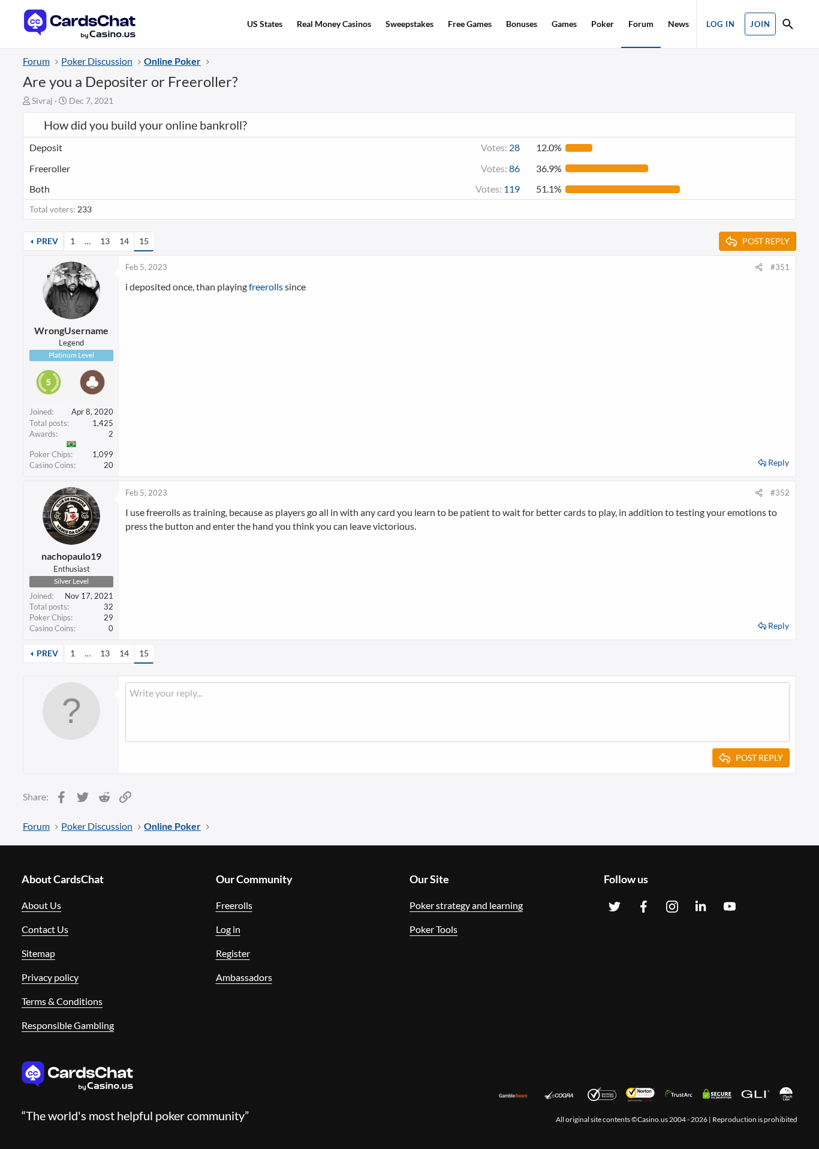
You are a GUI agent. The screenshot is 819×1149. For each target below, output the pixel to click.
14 (124, 241)
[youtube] (729, 906)
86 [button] (500, 168)
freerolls (266, 286)
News (678, 24)
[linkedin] (701, 906)
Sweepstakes (409, 24)
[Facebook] (643, 906)
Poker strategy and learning (466, 905)
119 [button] (497, 188)
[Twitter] (614, 906)
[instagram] (672, 906)
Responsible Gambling (68, 1025)
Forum (641, 24)
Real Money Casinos (334, 24)
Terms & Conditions (62, 1001)
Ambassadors (244, 977)
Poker (602, 24)
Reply (778, 462)
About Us (41, 905)
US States (264, 24)
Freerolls (234, 905)
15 (144, 241)
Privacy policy (50, 977)
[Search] (788, 25)
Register (233, 953)
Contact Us (45, 929)
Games (564, 24)
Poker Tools (433, 929)
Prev (47, 241)
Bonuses (521, 24)
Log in (228, 929)
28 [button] (500, 147)
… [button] (88, 241)
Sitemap (38, 953)
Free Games (470, 24)
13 (105, 241)
